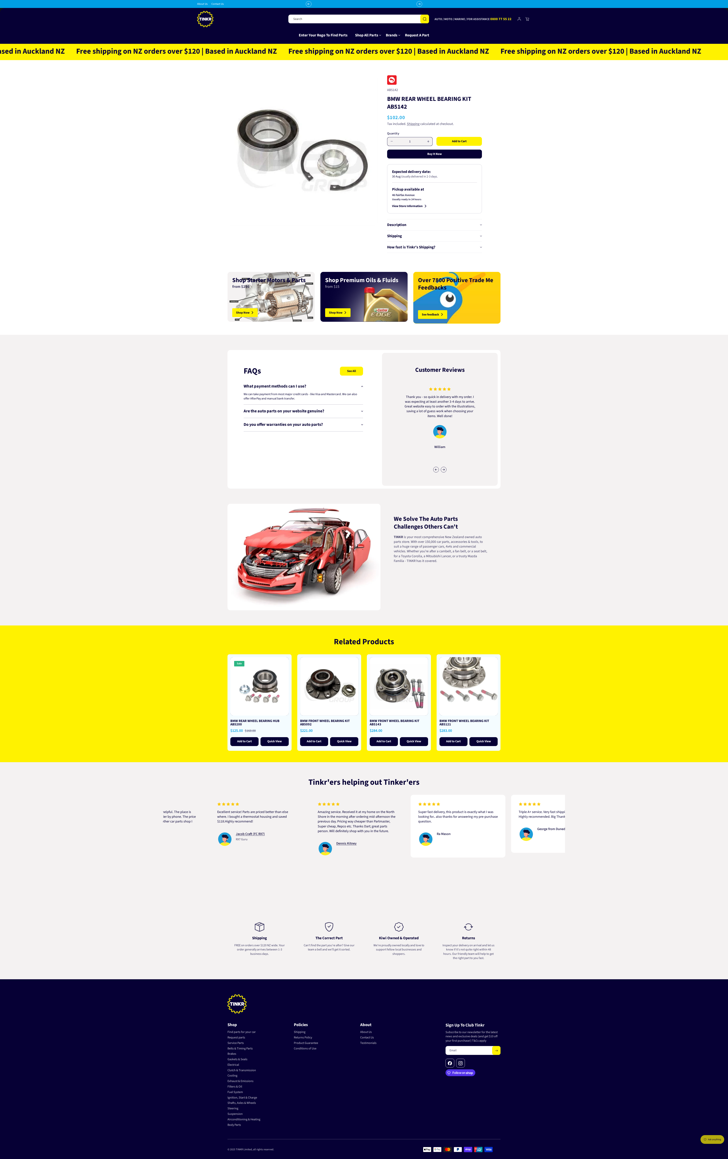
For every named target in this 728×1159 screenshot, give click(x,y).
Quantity (393, 133)
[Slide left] (436, 469)
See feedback (430, 314)
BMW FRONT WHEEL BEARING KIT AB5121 (464, 722)
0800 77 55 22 (500, 19)
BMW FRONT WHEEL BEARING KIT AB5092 (325, 722)
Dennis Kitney (271, 843)
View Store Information (407, 206)
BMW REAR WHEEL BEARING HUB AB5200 (254, 722)
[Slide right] (443, 469)
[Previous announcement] (308, 4)
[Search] (424, 19)
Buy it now (434, 154)
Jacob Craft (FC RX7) (174, 833)
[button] (366, 35)
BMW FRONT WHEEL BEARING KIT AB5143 (394, 722)
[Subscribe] (496, 1050)
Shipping (413, 124)
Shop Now (242, 312)
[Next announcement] (419, 4)
